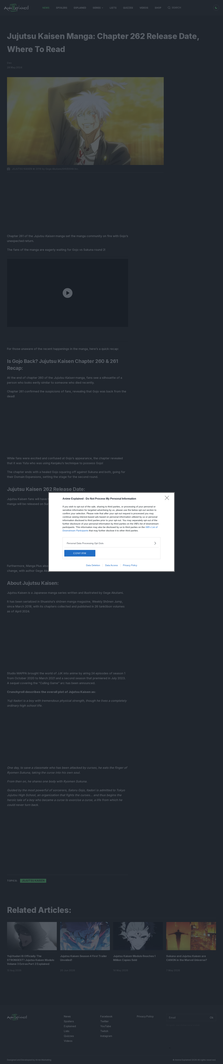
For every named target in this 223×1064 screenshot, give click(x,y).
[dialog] (111, 532)
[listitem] (111, 543)
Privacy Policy (130, 565)
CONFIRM (79, 553)
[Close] (168, 499)
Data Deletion (93, 565)
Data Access (111, 565)
